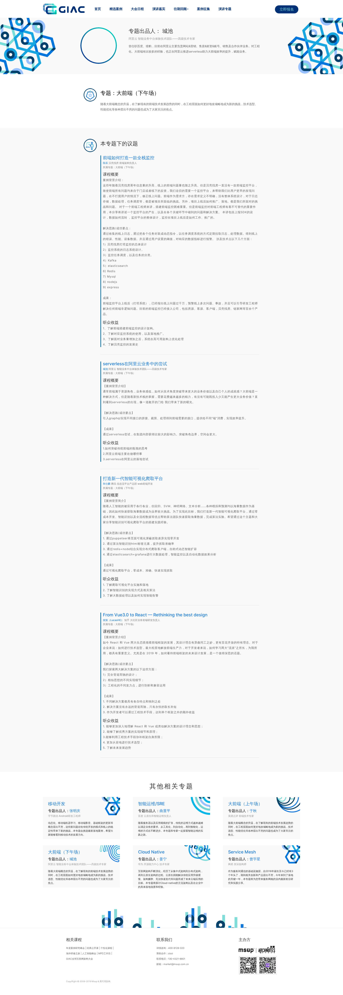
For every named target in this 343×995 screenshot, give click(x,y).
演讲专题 (224, 9)
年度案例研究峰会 (75, 948)
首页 (98, 9)
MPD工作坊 (104, 953)
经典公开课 (92, 948)
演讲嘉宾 (158, 9)
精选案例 (116, 9)
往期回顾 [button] (180, 9)
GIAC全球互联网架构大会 (79, 958)
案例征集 (203, 9)
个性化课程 (106, 948)
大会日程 (137, 9)
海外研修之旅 (73, 953)
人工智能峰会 (89, 953)
